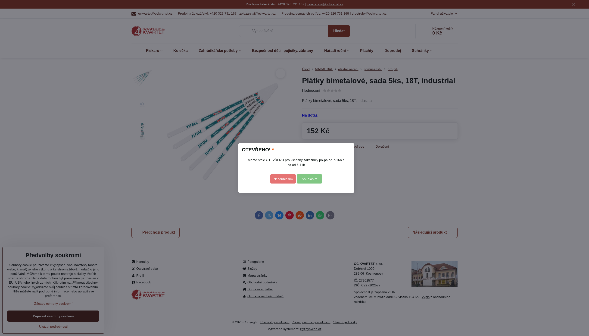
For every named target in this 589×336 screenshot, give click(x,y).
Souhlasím (309, 179)
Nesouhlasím (283, 179)
